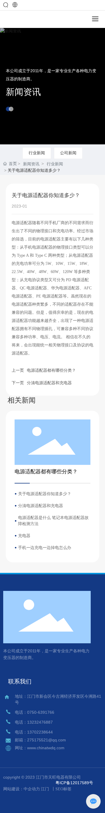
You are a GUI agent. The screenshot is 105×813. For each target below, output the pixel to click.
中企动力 (32, 789)
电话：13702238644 (34, 732)
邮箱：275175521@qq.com (40, 740)
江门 (45, 789)
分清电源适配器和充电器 (49, 382)
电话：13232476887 (34, 722)
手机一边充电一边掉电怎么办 (44, 547)
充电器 (24, 535)
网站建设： (13, 789)
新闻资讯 (23, 92)
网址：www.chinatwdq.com (39, 747)
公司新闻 (68, 152)
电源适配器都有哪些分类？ (51, 370)
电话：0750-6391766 (34, 712)
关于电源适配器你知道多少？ (44, 493)
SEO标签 (63, 789)
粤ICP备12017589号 (74, 782)
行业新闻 (37, 152)
